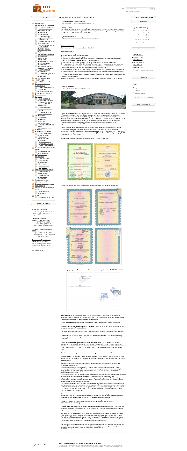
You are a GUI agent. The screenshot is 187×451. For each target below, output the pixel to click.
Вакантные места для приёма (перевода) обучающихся (45, 63)
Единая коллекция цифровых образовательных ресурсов (80, 38)
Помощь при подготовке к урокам (73, 21)
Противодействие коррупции (44, 184)
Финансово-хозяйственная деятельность (42, 58)
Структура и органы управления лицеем (45, 29)
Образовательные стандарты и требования (45, 37)
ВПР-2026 (42, 119)
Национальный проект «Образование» (42, 85)
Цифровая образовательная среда (45, 90)
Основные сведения (46, 27)
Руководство (43, 39)
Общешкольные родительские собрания (45, 99)
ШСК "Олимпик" (44, 82)
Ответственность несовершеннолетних (45, 113)
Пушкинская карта (45, 142)
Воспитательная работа (43, 131)
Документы (43, 32)
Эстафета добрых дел (42, 78)
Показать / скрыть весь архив (143, 70)
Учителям (38, 129)
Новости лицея (40, 186)
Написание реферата (69, 36)
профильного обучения (115, 413)
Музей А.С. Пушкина (46, 144)
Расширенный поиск (132, 11)
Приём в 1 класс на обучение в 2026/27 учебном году (45, 103)
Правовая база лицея (46, 182)
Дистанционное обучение (43, 93)
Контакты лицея (42, 444)
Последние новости (43, 203)
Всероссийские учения (39, 209)
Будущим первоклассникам (43, 122)
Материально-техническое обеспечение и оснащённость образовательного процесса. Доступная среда (46, 47)
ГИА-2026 (42, 117)
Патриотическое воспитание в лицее (45, 148)
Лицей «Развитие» (67, 86)
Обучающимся (40, 115)
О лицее (38, 195)
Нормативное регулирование (43, 161)
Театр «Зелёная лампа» (47, 145)
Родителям (38, 97)
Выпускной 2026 (37, 250)
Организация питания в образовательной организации (46, 74)
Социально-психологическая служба (44, 188)
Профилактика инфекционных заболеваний (43, 176)
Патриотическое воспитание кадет (44, 152)
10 (146, 35)
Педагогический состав (47, 41)
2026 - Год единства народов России (45, 134)
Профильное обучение (46, 197)
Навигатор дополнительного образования (43, 138)
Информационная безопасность (41, 156)
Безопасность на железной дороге (44, 172)
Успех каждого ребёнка (46, 87)
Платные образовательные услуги (46, 53)
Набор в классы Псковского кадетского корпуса (45, 108)
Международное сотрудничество (44, 70)
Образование (43, 34)
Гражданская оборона (42, 180)
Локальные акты (44, 158)
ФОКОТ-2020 (39, 80)
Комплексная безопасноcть (44, 169)
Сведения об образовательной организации (45, 24)
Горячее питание (40, 95)
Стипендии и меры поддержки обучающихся (46, 67)
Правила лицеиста (67, 46)
